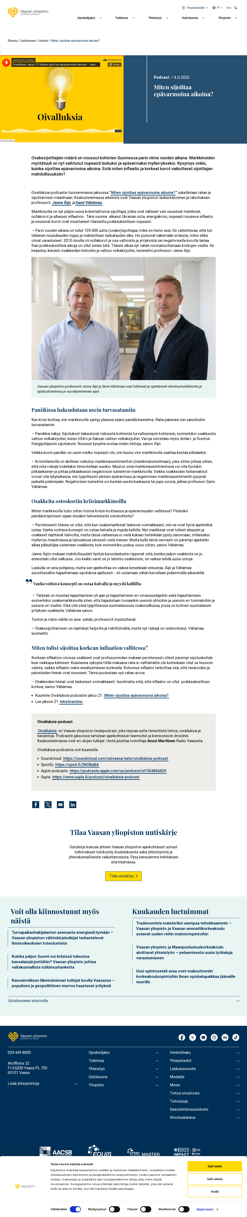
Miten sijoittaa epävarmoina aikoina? (143, 192)
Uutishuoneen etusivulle (28, 1000)
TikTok (235, 1037)
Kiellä (215, 1191)
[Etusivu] (28, 12)
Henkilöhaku (180, 1052)
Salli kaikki (215, 1166)
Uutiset (43, 41)
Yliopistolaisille (195, 7)
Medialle (177, 1077)
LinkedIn (225, 1037)
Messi (175, 1085)
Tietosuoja (179, 1101)
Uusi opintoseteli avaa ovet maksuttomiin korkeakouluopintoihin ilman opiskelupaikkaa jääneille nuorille (185, 976)
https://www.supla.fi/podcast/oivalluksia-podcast (95, 777)
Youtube (203, 1037)
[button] (123, 318)
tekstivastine (71, 701)
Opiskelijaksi (86, 18)
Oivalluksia (47, 730)
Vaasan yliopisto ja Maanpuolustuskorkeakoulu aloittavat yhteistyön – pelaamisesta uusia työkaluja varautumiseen (184, 952)
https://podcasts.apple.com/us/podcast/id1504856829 (118, 770)
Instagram (214, 1037)
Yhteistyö (155, 18)
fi (218, 7)
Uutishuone (190, 18)
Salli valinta (214, 1179)
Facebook (181, 1037)
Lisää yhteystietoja (23, 1083)
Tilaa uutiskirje (121, 876)
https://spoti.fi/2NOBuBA (77, 764)
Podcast (161, 77)
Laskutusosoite (183, 1068)
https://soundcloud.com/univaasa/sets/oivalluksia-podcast (115, 758)
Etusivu (13, 41)
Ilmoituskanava (182, 1117)
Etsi (229, 7)
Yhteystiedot (180, 1060)
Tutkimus (121, 18)
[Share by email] (60, 804)
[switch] (114, 1209)
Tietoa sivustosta (184, 1093)
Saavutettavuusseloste (189, 1109)
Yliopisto (224, 18)
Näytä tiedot (205, 1209)
